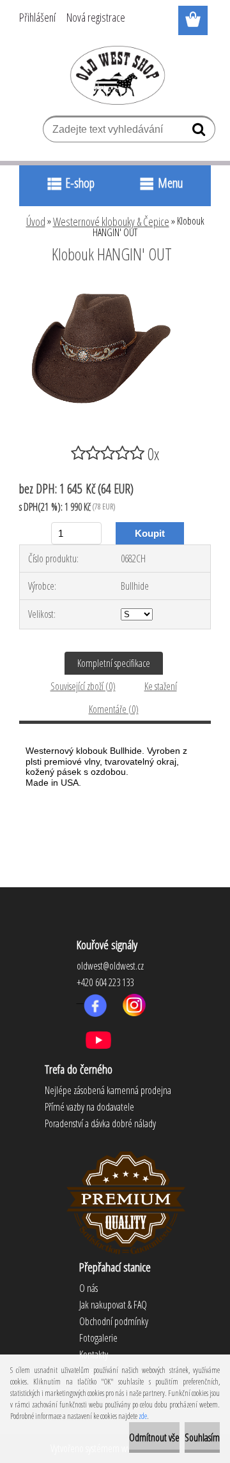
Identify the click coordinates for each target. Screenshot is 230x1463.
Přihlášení (37, 17)
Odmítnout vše (154, 1437)
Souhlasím (202, 1437)
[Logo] (115, 75)
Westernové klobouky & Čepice (111, 221)
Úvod (35, 221)
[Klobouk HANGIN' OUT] (115, 289)
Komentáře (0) (114, 709)
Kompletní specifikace (113, 663)
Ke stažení (160, 686)
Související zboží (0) (83, 686)
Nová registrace (95, 17)
